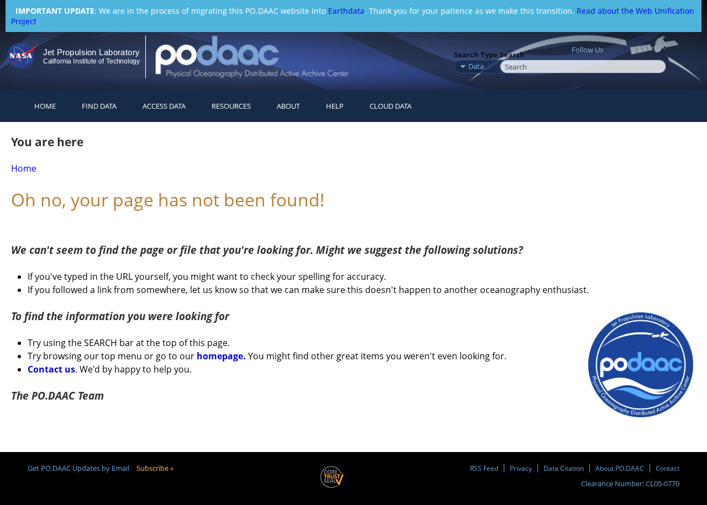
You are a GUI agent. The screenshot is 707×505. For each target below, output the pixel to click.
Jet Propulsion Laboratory (91, 52)
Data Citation (564, 468)
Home (45, 106)
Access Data (164, 106)
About (288, 106)
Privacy (521, 468)
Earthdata (346, 11)
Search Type (476, 55)
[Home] (261, 56)
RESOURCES (231, 106)
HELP (335, 106)
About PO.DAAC (619, 468)
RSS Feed (484, 468)
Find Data (99, 106)
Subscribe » (154, 468)
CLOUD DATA (390, 106)
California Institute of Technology (91, 61)
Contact (667, 468)
